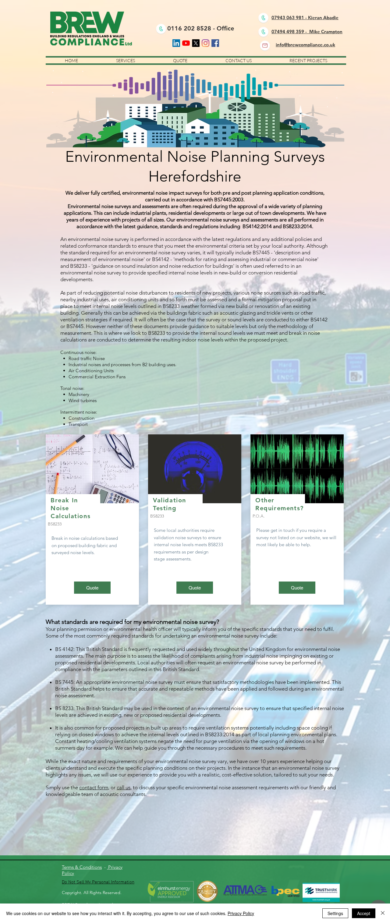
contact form (93, 787)
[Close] (382, 913)
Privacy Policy (241, 913)
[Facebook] (215, 43)
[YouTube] (186, 43)
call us (123, 787)
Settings (335, 913)
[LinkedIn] (176, 43)
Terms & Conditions (82, 867)
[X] (196, 43)
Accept (363, 913)
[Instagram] (205, 43)
